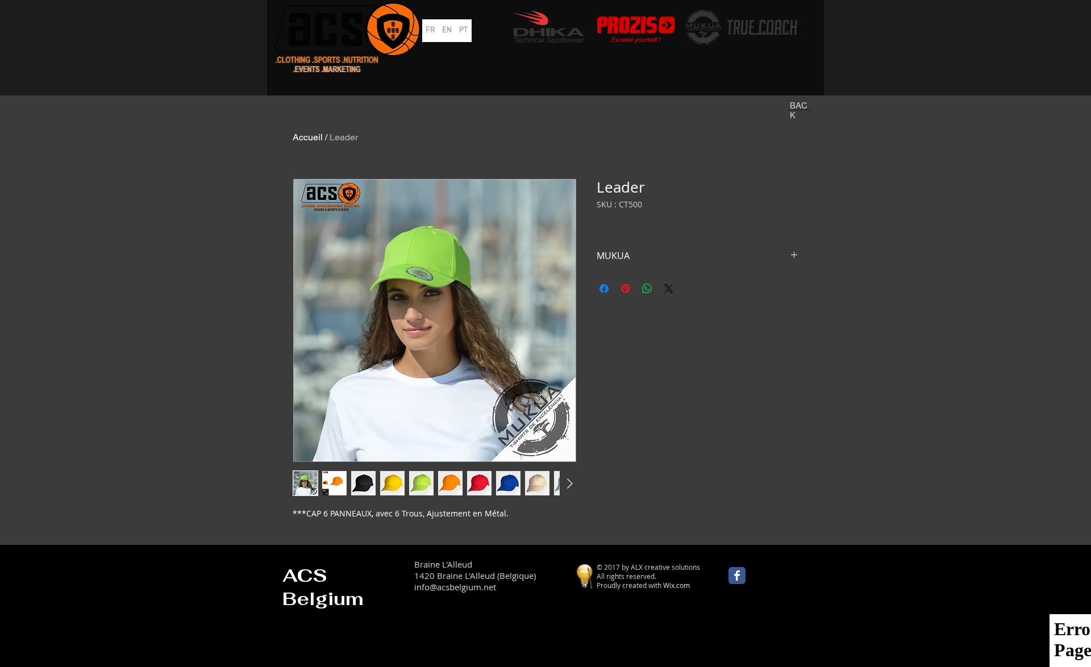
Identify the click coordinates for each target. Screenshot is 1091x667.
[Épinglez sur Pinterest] (625, 288)
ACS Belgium (323, 587)
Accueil (308, 137)
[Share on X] (669, 288)
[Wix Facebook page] (737, 575)
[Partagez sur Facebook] (604, 288)
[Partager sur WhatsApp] (647, 288)
